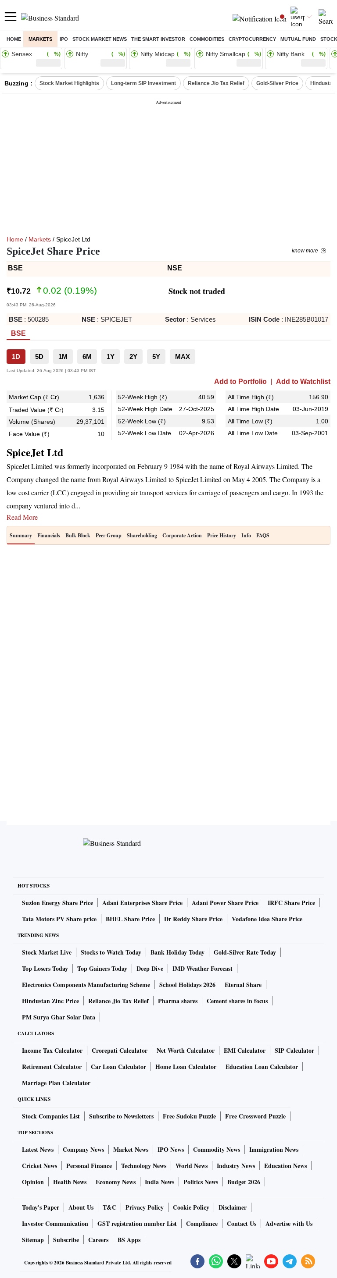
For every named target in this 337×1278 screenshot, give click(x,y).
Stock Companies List (51, 1116)
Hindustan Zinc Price (50, 1000)
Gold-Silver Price (277, 83)
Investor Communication (55, 1223)
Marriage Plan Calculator (56, 1082)
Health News (69, 1181)
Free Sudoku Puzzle (189, 1116)
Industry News (236, 1165)
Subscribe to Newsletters (121, 1116)
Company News (83, 1149)
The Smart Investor (158, 39)
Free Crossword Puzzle (255, 1116)
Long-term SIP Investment (143, 83)
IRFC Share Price (291, 902)
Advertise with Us (288, 1223)
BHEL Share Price (130, 918)
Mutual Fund (298, 39)
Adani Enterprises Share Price (142, 902)
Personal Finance (89, 1165)
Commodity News (216, 1149)
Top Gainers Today (102, 968)
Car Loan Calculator (118, 1066)
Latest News (38, 1149)
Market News (130, 1149)
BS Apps (129, 1239)
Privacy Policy (144, 1207)
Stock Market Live (47, 952)
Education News (285, 1165)
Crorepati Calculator (119, 1050)
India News (159, 1181)
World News (192, 1165)
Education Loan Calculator (262, 1066)
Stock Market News (99, 39)
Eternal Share (243, 984)
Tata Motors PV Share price (59, 918)
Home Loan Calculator (185, 1066)
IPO (64, 39)
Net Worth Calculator (186, 1050)
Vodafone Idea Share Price (267, 918)
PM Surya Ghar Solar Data (58, 1017)
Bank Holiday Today (177, 952)
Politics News (200, 1181)
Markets (40, 39)
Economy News (116, 1181)
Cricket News (39, 1165)
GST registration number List (137, 1223)
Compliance (202, 1223)
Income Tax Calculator (52, 1050)
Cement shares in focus (237, 1000)
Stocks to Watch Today (111, 952)
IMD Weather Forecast (202, 968)
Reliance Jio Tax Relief (216, 83)
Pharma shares (177, 1000)
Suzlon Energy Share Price (57, 902)
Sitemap (33, 1239)
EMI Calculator (244, 1050)
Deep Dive (149, 968)
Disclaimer (233, 1207)
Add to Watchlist (303, 382)
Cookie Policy (191, 1207)
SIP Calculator (294, 1050)
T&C (109, 1207)
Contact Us (241, 1223)
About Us (80, 1207)
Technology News (143, 1165)
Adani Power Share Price (225, 902)
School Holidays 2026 (187, 984)
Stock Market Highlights (69, 83)
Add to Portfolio (240, 382)
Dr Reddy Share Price (193, 918)
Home (14, 39)
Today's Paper (40, 1207)
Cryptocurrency (252, 39)
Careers (98, 1239)
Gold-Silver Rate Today (245, 952)
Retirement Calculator (52, 1066)
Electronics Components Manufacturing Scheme (86, 984)
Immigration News (273, 1149)
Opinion (33, 1181)
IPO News (171, 1149)
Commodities (207, 39)
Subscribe (66, 1239)
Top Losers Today (45, 968)
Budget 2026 (243, 1181)
